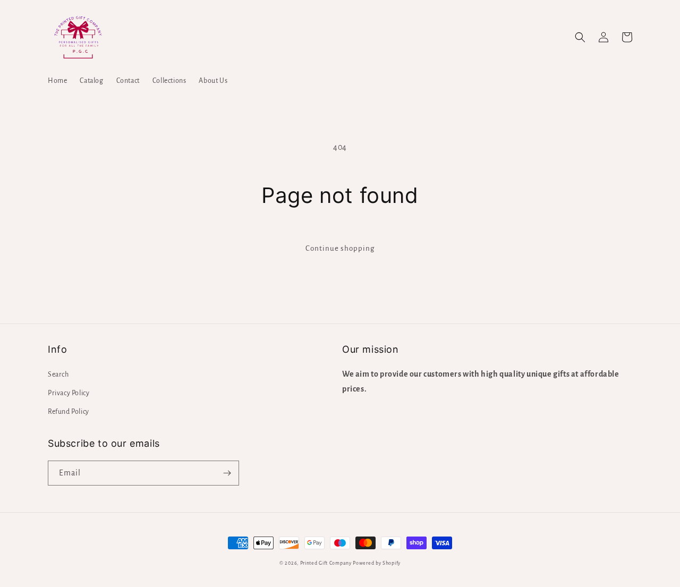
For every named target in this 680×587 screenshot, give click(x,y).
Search (58, 374)
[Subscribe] (227, 473)
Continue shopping (340, 248)
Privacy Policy (68, 393)
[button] (580, 37)
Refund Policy (68, 411)
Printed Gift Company (326, 563)
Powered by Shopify (377, 563)
